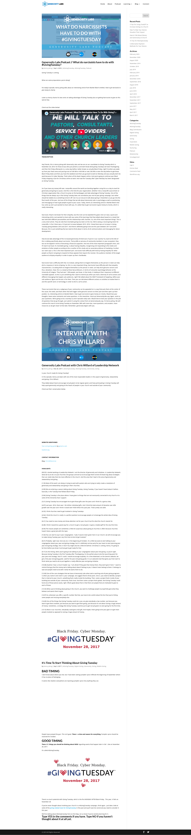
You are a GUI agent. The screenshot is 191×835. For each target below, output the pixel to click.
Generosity (90, 369)
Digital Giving (78, 666)
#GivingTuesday (80, 68)
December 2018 (135, 79)
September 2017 (135, 103)
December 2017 (135, 97)
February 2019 (134, 72)
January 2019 (134, 76)
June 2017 (133, 106)
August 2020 (134, 60)
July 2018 (133, 88)
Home (102, 4)
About (110, 4)
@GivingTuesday (68, 68)
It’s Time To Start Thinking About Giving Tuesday (69, 662)
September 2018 (135, 82)
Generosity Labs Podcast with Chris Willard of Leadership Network (80, 365)
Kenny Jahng (48, 68)
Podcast (118, 4)
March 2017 (134, 115)
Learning (127, 4)
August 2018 (134, 85)
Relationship (134, 154)
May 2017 (133, 109)
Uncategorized (134, 157)
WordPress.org (135, 174)
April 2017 (133, 112)
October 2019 (134, 66)
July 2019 (133, 69)
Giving (97, 369)
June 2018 (133, 91)
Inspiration (133, 142)
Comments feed (135, 171)
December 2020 (135, 57)
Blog (136, 4)
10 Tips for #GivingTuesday (139, 41)
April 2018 (133, 94)
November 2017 (135, 100)
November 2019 (135, 63)
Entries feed (134, 168)
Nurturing (133, 148)
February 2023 (134, 54)
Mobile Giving (101, 666)
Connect (146, 4)
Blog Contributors (136, 130)
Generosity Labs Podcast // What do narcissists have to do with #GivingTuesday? (78, 63)
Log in (132, 165)
